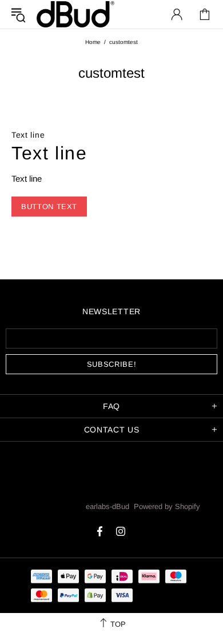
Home (93, 42)
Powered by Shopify (167, 506)
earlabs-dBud (75, 14)
